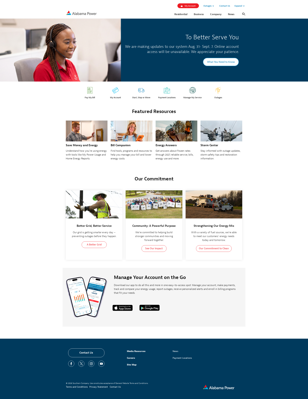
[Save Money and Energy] (86, 142)
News (175, 351)
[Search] (243, 13)
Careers (131, 358)
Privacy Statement (98, 387)
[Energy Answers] (176, 142)
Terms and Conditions (77, 387)
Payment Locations (182, 358)
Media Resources (136, 351)
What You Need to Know (221, 62)
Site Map (132, 364)
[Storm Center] (221, 142)
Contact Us (86, 352)
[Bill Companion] (131, 142)
